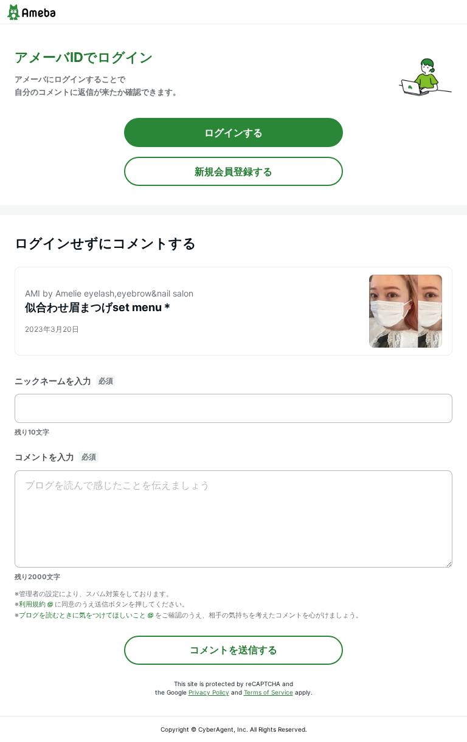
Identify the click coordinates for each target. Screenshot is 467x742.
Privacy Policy (209, 692)
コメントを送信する (233, 650)
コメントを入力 (44, 457)
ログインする (233, 132)
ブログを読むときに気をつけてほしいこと (82, 615)
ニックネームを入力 (53, 381)
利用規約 (32, 604)
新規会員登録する (233, 171)
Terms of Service (268, 692)
